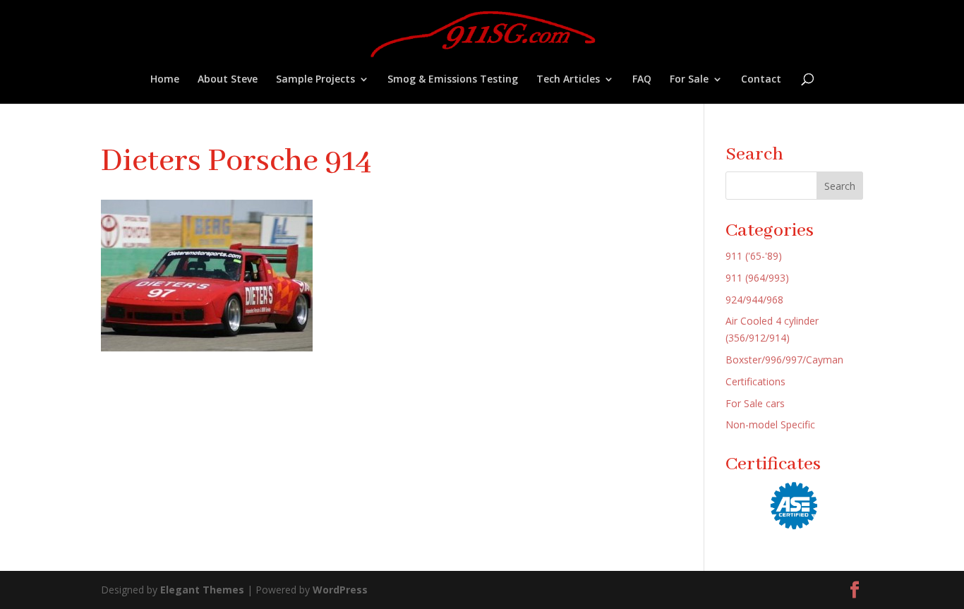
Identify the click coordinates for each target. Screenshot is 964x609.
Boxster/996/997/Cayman (784, 359)
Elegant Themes (202, 589)
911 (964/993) (757, 277)
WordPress (340, 589)
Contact (761, 79)
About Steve (228, 79)
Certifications (755, 381)
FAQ (641, 79)
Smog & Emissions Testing (452, 79)
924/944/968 (754, 299)
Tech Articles (568, 79)
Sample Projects (315, 79)
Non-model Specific (770, 424)
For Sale (689, 79)
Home (164, 79)
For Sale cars (755, 403)
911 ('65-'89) (753, 256)
